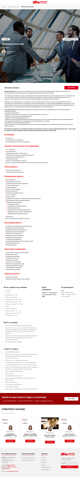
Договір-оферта (45, 469)
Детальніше (10, 441)
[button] (76, 2)
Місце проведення (46, 467)
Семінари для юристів (27, 460)
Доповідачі (44, 460)
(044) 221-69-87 (10, 465)
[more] (10, 437)
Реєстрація (71, 87)
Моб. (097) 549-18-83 (26, 401)
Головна (43, 458)
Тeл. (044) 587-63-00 (10, 401)
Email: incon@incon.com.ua (44, 401)
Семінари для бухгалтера (28, 458)
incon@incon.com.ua (12, 471)
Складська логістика (70, 39)
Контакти (43, 465)
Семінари (43, 462)
